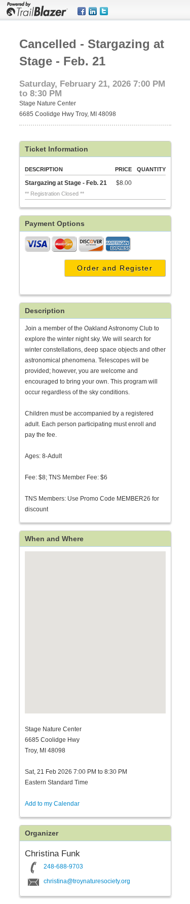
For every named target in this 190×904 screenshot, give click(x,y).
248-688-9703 (63, 866)
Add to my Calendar (52, 803)
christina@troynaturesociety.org (87, 881)
